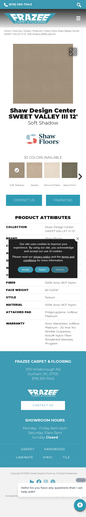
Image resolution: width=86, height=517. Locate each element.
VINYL (48, 457)
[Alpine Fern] (69, 170)
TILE (66, 457)
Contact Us (24, 200)
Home (7, 30)
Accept (25, 269)
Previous (6, 171)
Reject (42, 269)
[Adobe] (34, 170)
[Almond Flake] (52, 170)
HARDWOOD (54, 449)
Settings (59, 269)
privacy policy (41, 256)
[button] (43, 405)
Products (37, 30)
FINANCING (63, 200)
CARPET (27, 449)
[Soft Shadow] (17, 170)
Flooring (17, 30)
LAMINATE (24, 457)
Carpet (27, 30)
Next (80, 171)
